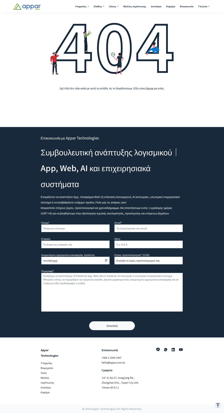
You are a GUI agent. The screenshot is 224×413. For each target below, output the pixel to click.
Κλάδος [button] (98, 6)
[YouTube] (180, 349)
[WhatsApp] (165, 349)
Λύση (44, 373)
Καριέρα (170, 6)
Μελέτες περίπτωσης (134, 6)
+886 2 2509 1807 (111, 357)
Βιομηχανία (47, 368)
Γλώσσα (203, 6)
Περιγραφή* (47, 271)
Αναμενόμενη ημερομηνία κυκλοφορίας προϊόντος (68, 255)
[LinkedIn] (173, 349)
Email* (118, 222)
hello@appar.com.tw (113, 362)
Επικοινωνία (186, 6)
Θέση (117, 239)
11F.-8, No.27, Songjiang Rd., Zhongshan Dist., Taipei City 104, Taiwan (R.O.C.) (120, 382)
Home (149, 88)
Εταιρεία (45, 239)
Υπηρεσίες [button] (81, 6)
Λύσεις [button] (113, 6)
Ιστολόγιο (156, 6)
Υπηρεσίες (46, 363)
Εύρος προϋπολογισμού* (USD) (131, 255)
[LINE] (158, 349)
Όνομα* (45, 222)
